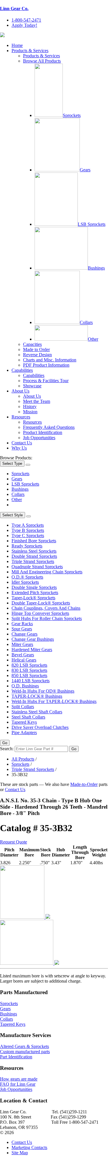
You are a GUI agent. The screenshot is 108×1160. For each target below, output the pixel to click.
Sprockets (72, 115)
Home (17, 45)
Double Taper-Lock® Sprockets (41, 602)
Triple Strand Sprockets (33, 561)
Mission (30, 411)
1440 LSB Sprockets (31, 680)
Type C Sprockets (28, 535)
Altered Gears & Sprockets (24, 1046)
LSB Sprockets (91, 224)
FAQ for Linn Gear (17, 1084)
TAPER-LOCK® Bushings (37, 696)
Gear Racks (22, 623)
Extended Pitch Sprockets (35, 592)
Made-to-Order (84, 784)
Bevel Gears (23, 654)
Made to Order (36, 349)
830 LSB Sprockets (29, 670)
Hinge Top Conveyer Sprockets (40, 613)
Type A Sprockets (28, 525)
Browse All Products (42, 60)
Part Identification (16, 1056)
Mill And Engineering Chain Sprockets (47, 571)
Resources (21, 416)
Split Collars (23, 706)
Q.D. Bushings (25, 685)
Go (4, 743)
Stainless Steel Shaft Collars (37, 711)
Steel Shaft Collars (28, 716)
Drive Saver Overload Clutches (40, 727)
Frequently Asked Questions (49, 427)
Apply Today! (24, 25)
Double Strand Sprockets (34, 556)
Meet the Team (36, 401)
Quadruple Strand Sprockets (37, 566)
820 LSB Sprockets (29, 665)
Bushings (96, 268)
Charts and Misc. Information (49, 359)
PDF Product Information (46, 365)
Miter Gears (22, 644)
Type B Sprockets (28, 530)
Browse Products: (16, 457)
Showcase (32, 385)
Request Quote (13, 841)
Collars (86, 322)
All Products (23, 759)
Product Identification (42, 432)
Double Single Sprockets (34, 587)
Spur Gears (22, 628)
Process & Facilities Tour (46, 380)
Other (93, 339)
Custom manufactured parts (25, 1051)
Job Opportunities (39, 437)
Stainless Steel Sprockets (34, 551)
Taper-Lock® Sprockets (33, 597)
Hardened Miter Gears (32, 649)
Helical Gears (24, 659)
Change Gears (24, 634)
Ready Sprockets (27, 545)
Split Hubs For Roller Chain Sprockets (47, 618)
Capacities (32, 344)
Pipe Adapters (24, 732)
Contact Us (22, 442)
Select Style (12, 515)
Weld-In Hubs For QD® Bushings (43, 691)
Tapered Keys (24, 722)
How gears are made (18, 1078)
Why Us (19, 448)
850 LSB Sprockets (29, 675)
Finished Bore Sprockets (34, 540)
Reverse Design (37, 354)
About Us (20, 390)
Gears (85, 169)
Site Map (20, 1152)
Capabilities (22, 370)
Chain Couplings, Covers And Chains (46, 608)
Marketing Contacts (29, 1147)
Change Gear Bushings (33, 639)
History (30, 406)
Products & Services (30, 50)
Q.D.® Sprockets (27, 577)
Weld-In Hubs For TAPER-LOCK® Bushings (54, 701)
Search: (7, 748)
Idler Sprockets (25, 582)
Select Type (12, 463)
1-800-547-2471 (26, 20)
